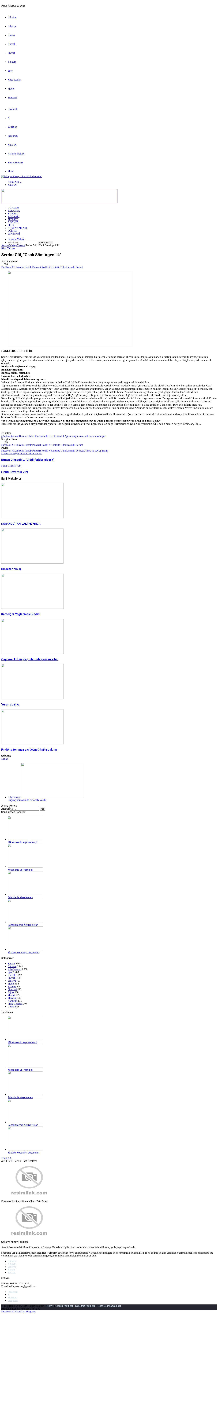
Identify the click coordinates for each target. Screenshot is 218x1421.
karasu (15, 436)
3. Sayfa (12, 61)
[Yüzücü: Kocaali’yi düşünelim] (25, 949)
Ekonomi (12, 97)
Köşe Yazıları (14, 79)
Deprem (12, 1006)
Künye (50, 1305)
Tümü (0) (6, 1158)
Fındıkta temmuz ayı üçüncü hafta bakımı (29, 749)
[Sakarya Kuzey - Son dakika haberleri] (21, 176)
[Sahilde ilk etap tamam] (25, 894)
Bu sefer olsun (11, 569)
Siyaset (11, 52)
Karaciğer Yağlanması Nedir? (20, 614)
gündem (5, 436)
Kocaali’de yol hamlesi (20, 869)
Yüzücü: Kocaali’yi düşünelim (23, 952)
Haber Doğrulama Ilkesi (109, 1305)
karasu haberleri (44, 436)
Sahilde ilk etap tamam (20, 897)
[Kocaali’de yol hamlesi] (25, 866)
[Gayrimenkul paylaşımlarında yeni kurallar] (32, 653)
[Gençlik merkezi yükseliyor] (25, 922)
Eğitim (11, 88)
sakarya (73, 436)
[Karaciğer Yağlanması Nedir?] (32, 607)
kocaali (58, 436)
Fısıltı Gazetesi (15, 1003)
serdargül (100, 436)
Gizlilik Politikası (64, 1305)
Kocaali (11, 44)
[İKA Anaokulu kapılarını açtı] (25, 839)
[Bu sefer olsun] (32, 562)
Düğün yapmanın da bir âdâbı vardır (27, 800)
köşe (65, 436)
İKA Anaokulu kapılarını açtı (22, 842)
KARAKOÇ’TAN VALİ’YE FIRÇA (21, 523)
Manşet (11, 995)
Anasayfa (6, 245)
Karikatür (12, 1000)
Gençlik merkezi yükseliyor (23, 924)
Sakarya (12, 26)
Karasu (11, 35)
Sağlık (11, 992)
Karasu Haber (27, 436)
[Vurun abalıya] (32, 698)
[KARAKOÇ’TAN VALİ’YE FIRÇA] (32, 517)
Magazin (12, 998)
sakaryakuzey (86, 436)
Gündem (12, 17)
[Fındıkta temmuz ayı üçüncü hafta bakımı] (32, 743)
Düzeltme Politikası (85, 1305)
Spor (10, 70)
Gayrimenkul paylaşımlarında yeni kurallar (29, 659)
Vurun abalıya (10, 704)
